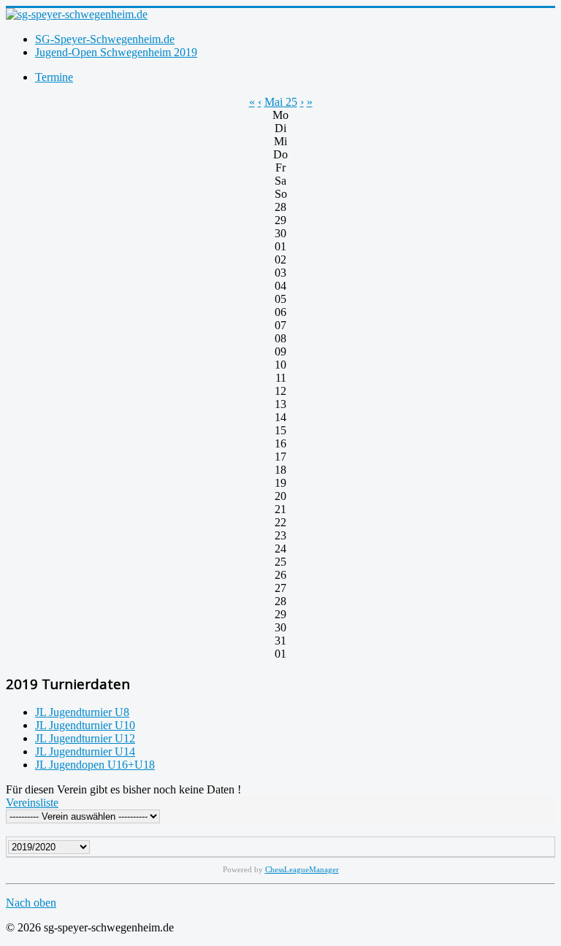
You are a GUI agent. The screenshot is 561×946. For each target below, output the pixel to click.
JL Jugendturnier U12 (85, 738)
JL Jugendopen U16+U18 (95, 764)
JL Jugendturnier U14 (85, 751)
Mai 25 (280, 102)
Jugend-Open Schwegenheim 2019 (116, 52)
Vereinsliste (32, 802)
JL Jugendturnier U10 (85, 725)
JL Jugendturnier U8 (82, 712)
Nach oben (31, 902)
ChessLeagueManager (302, 869)
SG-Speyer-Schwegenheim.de (105, 39)
